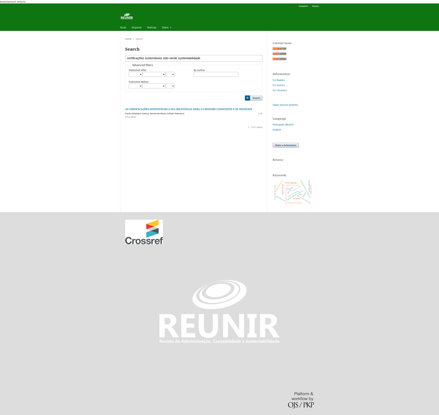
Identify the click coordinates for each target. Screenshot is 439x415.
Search (256, 98)
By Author (199, 70)
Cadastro (303, 6)
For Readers (279, 80)
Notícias (151, 27)
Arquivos (137, 27)
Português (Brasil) (283, 124)
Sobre (165, 27)
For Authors (279, 85)
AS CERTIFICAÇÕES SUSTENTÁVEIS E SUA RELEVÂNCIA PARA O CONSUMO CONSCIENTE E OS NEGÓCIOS (188, 109)
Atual (123, 27)
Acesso (315, 6)
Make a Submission (285, 145)
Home (128, 38)
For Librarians (280, 90)
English (277, 129)
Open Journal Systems (285, 104)
